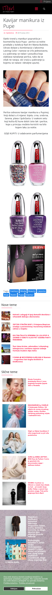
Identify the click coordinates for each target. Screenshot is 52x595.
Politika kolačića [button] (11, 583)
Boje (6, 294)
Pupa (21, 294)
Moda (23, 291)
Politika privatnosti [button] (27, 583)
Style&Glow (10, 33)
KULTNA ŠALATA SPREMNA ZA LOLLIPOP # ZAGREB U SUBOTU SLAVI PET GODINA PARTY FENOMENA (32, 337)
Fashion (14, 291)
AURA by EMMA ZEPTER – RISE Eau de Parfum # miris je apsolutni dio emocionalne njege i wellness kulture (38, 461)
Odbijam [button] (13, 589)
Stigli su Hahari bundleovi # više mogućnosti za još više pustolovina (38, 433)
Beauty (31, 291)
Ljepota (41, 291)
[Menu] (36, 8)
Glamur (30, 294)
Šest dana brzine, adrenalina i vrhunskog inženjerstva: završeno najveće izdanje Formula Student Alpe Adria (30, 348)
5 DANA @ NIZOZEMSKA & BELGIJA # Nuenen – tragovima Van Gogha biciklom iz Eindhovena (32, 359)
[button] (45, 1)
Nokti (13, 294)
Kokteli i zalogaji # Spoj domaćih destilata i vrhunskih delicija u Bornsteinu (31, 315)
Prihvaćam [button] (36, 589)
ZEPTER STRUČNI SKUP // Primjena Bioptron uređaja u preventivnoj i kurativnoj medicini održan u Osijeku (32, 326)
